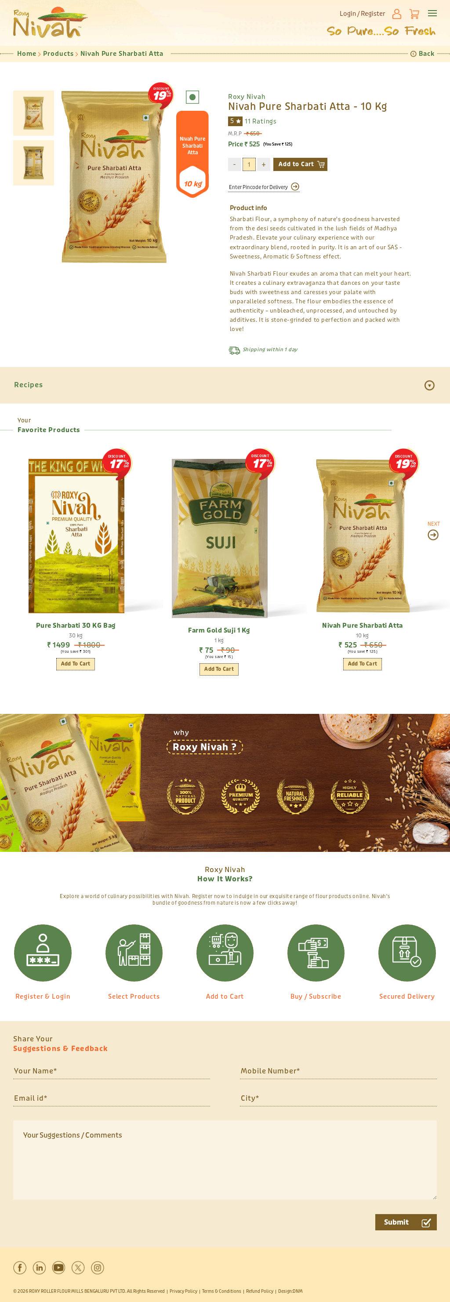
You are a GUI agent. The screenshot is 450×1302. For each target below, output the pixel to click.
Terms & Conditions (221, 1291)
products (58, 54)
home (26, 54)
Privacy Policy (183, 1291)
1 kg (219, 640)
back (427, 54)
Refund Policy (259, 1291)
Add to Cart (296, 164)
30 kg (76, 635)
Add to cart (362, 664)
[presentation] (434, 531)
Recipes (28, 384)
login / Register (362, 14)
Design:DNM (290, 1291)
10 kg (362, 635)
